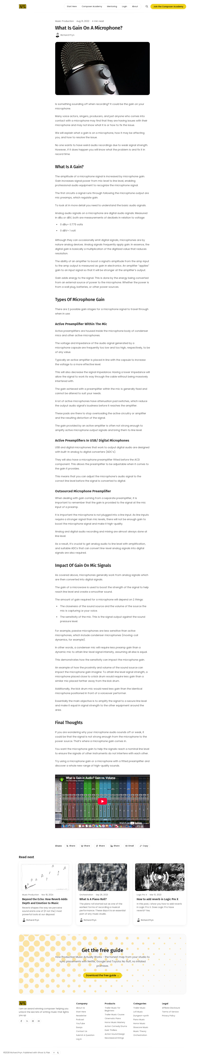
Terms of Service (170, 1011)
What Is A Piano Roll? (93, 899)
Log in (79, 1039)
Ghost (41, 1052)
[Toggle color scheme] (56, 1052)
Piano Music (139, 1019)
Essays (79, 1027)
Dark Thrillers (111, 1030)
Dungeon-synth (141, 1015)
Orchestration (86, 894)
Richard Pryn (16, 1052)
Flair (48, 1052)
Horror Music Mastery (115, 1022)
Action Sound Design (115, 1034)
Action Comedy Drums (116, 1026)
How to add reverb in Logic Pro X (157, 899)
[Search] (146, 6)
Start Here (81, 1011)
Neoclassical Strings (114, 1038)
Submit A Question (85, 1035)
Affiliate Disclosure (171, 1007)
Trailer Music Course (114, 1014)
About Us (80, 1007)
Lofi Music (138, 1011)
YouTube (80, 1023)
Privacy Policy (168, 1015)
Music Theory (139, 1031)
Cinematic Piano (113, 1018)
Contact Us (81, 1031)
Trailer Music (139, 1007)
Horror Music (139, 1023)
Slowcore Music (140, 1027)
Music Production (64, 21)
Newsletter (81, 1015)
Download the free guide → (102, 975)
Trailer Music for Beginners (112, 1009)
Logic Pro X (142, 894)
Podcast (80, 1019)
